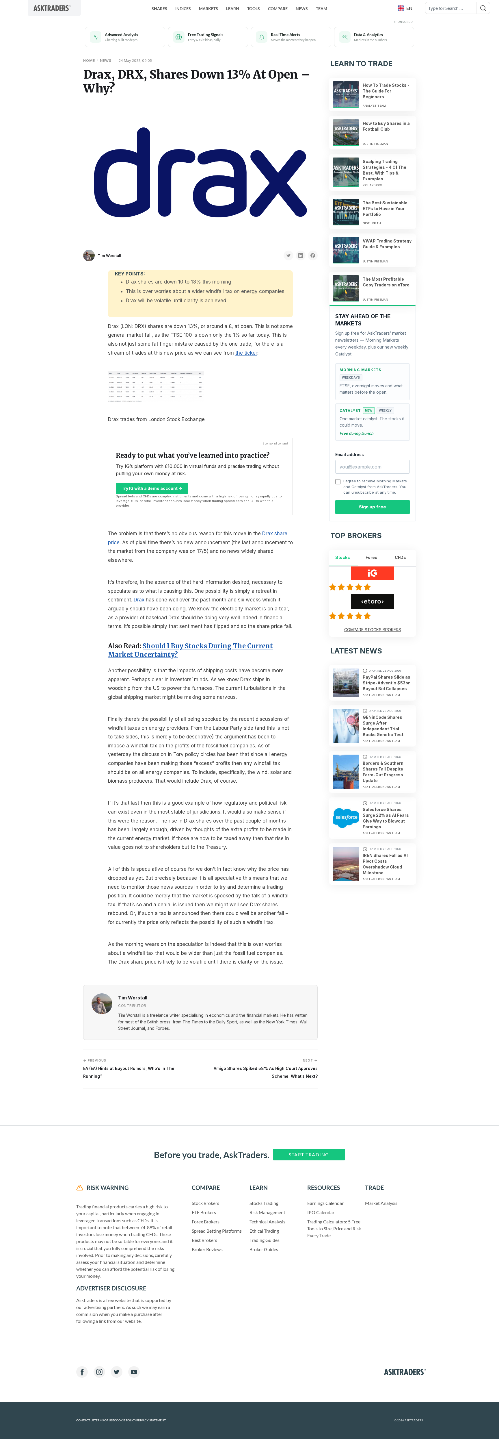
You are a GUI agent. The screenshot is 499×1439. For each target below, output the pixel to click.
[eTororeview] (351, 616)
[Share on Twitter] (288, 255)
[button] (405, 8)
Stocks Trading (264, 1203)
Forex (371, 557)
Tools (253, 8)
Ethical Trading (264, 1231)
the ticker (246, 353)
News (302, 8)
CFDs (400, 557)
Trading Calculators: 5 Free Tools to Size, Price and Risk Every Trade (334, 1228)
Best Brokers (204, 1240)
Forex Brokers (205, 1221)
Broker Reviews (207, 1249)
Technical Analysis (267, 1221)
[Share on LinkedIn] (301, 255)
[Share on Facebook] (313, 255)
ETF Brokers (204, 1212)
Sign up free (372, 507)
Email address (349, 454)
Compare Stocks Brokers (372, 629)
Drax (139, 600)
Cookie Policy (125, 1420)
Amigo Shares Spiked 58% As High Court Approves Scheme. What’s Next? (266, 1068)
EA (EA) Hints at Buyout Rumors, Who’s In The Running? (128, 1068)
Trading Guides (265, 1240)
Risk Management (267, 1212)
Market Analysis (381, 1203)
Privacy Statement (151, 1420)
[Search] (483, 8)
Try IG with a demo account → (152, 488)
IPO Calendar (320, 1212)
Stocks (342, 557)
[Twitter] (116, 1372)
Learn (232, 8)
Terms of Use (104, 1420)
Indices (183, 8)
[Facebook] (82, 1372)
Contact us (85, 1420)
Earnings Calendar (325, 1203)
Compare (278, 8)
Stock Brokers (205, 1203)
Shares (159, 8)
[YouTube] (134, 1372)
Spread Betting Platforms (217, 1231)
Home (89, 60)
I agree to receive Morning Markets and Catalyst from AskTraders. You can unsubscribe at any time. (375, 487)
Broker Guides (264, 1249)
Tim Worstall (109, 255)
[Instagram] (99, 1372)
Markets (208, 8)
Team (321, 8)
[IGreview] (351, 587)
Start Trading (309, 1154)
